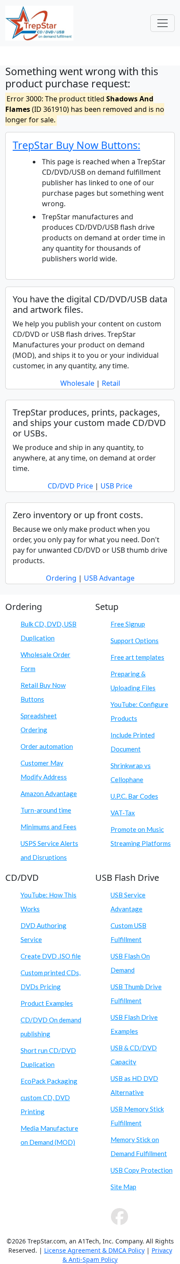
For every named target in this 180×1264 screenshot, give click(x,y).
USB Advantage (109, 578)
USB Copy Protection (142, 1170)
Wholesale (77, 383)
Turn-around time (46, 810)
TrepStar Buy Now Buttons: (76, 145)
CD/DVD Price (70, 486)
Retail (111, 383)
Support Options (135, 640)
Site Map (123, 1187)
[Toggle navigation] (162, 23)
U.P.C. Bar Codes (134, 796)
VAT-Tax (123, 813)
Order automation (47, 746)
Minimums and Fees (48, 827)
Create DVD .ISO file (51, 956)
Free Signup (128, 624)
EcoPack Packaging (49, 1081)
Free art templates (137, 657)
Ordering (61, 578)
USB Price (116, 486)
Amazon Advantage (49, 793)
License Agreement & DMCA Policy (94, 1250)
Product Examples (47, 1003)
